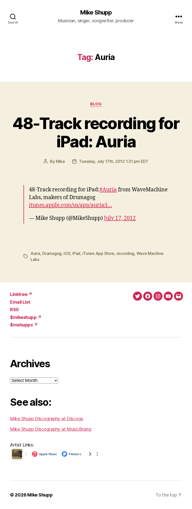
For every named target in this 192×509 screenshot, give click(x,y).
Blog (96, 104)
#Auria (108, 189)
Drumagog (52, 253)
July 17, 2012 (120, 218)
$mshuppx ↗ (24, 324)
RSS (14, 309)
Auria (35, 253)
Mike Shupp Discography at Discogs (46, 418)
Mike (60, 161)
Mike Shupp (96, 13)
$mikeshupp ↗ (26, 317)
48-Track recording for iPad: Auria (95, 132)
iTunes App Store (98, 253)
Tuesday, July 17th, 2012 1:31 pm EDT (113, 161)
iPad (76, 253)
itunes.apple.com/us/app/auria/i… (70, 205)
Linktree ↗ (21, 294)
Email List (20, 302)
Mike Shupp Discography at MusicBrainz (51, 429)
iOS (67, 253)
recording (125, 253)
